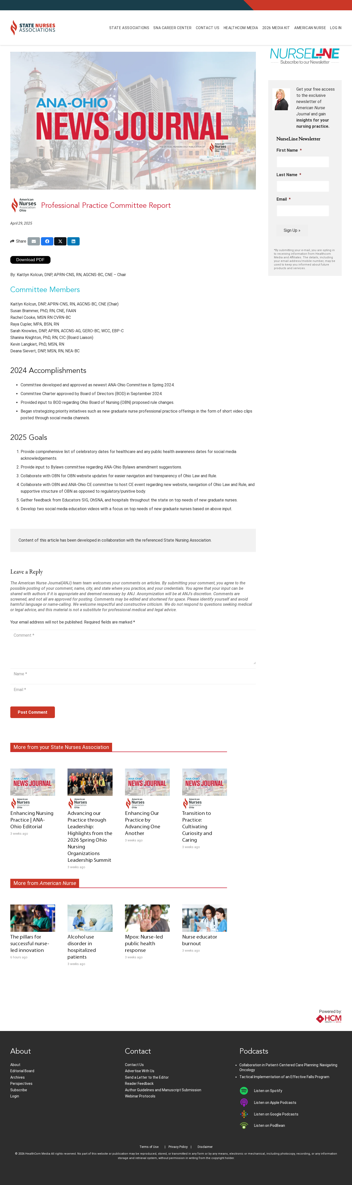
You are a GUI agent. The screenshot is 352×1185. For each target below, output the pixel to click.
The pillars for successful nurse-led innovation (29, 943)
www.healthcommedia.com (317, 1027)
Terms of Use (148, 1147)
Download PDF (30, 260)
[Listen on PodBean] (246, 1125)
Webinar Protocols (140, 1096)
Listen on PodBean (269, 1125)
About (15, 1065)
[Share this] (47, 241)
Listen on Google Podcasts (276, 1114)
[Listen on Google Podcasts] (246, 1114)
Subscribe (18, 1090)
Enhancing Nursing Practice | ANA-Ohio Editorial (31, 820)
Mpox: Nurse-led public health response (144, 943)
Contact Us (134, 1065)
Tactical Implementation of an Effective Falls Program (284, 1077)
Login (14, 1096)
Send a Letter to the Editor (147, 1077)
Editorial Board (22, 1071)
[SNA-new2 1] (32, 28)
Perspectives (21, 1083)
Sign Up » (292, 230)
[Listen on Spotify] (246, 1091)
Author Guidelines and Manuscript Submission (163, 1090)
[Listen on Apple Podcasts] (246, 1102)
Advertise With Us (139, 1071)
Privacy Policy (178, 1147)
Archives (17, 1077)
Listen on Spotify (268, 1091)
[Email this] (34, 241)
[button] (154, 27)
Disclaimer (205, 1147)
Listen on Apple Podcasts (275, 1103)
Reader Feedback (139, 1083)
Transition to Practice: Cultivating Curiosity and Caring (197, 827)
